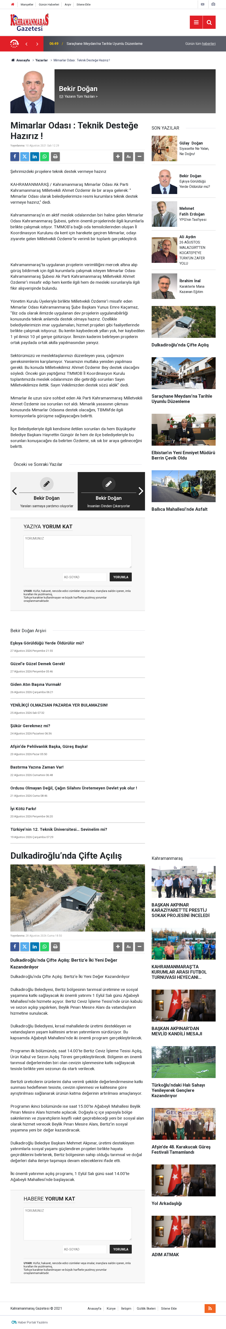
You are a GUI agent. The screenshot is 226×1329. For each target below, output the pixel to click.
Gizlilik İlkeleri (146, 1309)
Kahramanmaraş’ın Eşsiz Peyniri (91, 44)
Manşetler (27, 4)
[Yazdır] (55, 156)
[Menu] (196, 22)
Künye (111, 1309)
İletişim (126, 1309)
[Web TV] (202, 4)
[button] (117, 156)
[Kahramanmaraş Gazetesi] (29, 22)
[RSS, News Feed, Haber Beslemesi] (210, 1308)
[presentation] (26, 43)
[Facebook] (14, 156)
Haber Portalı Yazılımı (33, 1322)
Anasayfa (23, 60)
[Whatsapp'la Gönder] (44, 156)
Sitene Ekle (83, 4)
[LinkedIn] (34, 156)
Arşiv (68, 4)
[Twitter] (24, 156)
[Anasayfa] (12, 4)
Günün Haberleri (49, 4)
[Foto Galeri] (213, 4)
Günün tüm (200, 44)
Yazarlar (42, 60)
